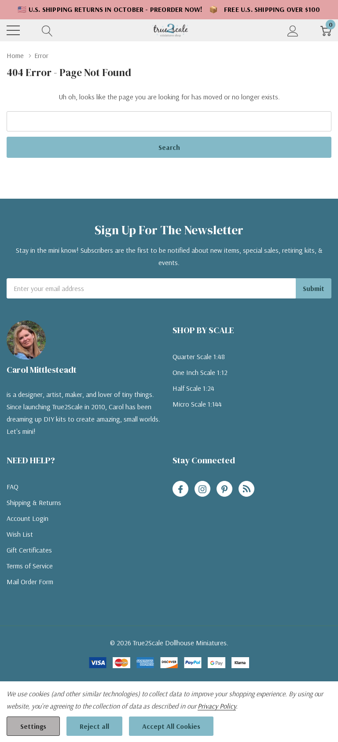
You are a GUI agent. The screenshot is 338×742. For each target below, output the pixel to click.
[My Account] (292, 30)
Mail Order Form (30, 581)
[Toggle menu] (13, 30)
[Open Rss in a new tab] (246, 489)
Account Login (27, 518)
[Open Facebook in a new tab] (180, 489)
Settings (33, 726)
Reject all (94, 726)
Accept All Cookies (171, 726)
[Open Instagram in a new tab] (202, 489)
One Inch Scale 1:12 (200, 372)
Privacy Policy (216, 706)
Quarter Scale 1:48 (199, 356)
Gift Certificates (29, 550)
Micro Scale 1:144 (197, 404)
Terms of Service (30, 565)
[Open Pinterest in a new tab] (224, 489)
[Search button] (47, 30)
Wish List (20, 534)
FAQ (12, 486)
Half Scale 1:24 (193, 388)
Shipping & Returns (34, 502)
